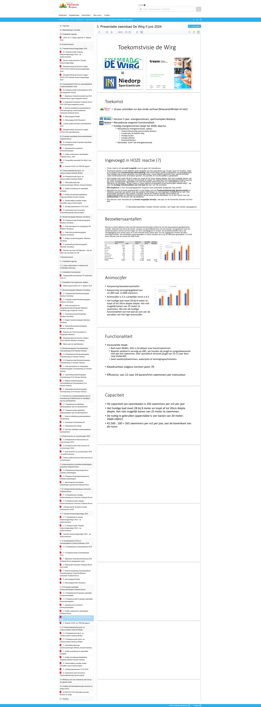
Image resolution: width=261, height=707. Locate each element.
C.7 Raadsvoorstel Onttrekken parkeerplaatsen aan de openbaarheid (73, 411)
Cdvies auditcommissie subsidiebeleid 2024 (75, 125)
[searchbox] (166, 9)
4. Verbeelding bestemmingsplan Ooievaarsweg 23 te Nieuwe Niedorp (73, 390)
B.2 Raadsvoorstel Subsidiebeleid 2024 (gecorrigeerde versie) (76, 91)
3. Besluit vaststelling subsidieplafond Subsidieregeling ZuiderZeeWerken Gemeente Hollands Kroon (75, 110)
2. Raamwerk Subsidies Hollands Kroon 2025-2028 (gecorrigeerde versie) (76, 103)
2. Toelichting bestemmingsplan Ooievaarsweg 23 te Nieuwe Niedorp (73, 376)
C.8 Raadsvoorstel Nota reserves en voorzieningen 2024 (74, 447)
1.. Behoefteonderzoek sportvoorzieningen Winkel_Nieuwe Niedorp (76, 184)
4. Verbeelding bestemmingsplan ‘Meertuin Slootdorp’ (73, 246)
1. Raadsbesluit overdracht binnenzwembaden (71, 149)
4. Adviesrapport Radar (71, 116)
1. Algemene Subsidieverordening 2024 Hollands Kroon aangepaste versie (76, 560)
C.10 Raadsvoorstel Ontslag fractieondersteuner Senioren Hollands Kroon (76, 502)
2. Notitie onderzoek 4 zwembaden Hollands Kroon (74, 612)
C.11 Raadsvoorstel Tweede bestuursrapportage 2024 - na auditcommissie (72, 528)
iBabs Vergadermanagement (179, 705)
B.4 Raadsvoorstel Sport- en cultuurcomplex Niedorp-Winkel (72, 178)
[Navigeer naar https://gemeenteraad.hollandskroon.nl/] (69, 7)
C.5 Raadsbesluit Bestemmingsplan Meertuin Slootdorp (74, 295)
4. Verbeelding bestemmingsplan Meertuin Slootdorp (73, 327)
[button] (198, 9)
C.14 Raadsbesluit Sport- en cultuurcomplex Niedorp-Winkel (72, 634)
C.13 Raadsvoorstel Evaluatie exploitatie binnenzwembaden (76, 600)
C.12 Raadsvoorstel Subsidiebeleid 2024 (74, 554)
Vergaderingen (74, 15)
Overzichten (85, 15)
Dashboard (63, 15)
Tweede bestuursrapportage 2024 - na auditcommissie (75, 535)
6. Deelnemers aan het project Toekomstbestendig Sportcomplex (72, 211)
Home (72, 19)
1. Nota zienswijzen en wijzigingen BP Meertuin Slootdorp (75, 228)
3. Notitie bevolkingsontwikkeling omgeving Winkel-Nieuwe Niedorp (73, 196)
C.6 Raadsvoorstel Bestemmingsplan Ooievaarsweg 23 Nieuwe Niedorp (75, 361)
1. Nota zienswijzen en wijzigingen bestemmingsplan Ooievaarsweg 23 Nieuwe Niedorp (76, 368)
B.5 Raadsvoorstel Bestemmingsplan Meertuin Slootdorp (75, 221)
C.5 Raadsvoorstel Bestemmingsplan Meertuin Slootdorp (75, 301)
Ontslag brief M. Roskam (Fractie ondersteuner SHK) (73, 508)
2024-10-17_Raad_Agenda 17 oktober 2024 (75, 39)
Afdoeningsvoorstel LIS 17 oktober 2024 (77, 286)
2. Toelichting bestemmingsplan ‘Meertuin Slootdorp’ (73, 234)
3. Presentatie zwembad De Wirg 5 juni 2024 (75, 161)
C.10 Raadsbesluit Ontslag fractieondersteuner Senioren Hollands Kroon (76, 496)
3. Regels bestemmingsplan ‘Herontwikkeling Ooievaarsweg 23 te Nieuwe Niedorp (73, 383)
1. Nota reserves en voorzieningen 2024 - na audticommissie (76, 453)
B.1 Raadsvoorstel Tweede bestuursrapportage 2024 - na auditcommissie (71, 54)
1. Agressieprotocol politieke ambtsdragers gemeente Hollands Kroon (74, 483)
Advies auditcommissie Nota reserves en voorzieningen (76, 459)
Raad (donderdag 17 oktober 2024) (95, 19)
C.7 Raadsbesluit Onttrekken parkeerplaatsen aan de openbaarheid (73, 405)
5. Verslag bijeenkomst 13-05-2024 (75, 206)
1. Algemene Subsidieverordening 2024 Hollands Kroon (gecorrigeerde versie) (76, 97)
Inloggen (196, 705)
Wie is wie (97, 15)
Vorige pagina (195, 26)
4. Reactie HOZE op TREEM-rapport (76, 166)
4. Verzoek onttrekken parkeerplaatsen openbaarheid (75, 431)
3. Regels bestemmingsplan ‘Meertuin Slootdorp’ (75, 240)
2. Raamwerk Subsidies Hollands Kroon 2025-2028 (76, 566)
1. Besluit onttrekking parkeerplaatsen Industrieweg (75, 417)
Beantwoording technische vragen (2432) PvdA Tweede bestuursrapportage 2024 (74, 69)
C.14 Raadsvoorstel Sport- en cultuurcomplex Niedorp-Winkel (72, 640)
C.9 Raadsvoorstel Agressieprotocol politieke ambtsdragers (74, 477)
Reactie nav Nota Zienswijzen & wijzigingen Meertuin (73, 333)
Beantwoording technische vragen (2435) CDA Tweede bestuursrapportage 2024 (74, 77)
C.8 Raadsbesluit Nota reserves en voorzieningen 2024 (74, 441)
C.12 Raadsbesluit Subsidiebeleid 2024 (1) (76, 548)
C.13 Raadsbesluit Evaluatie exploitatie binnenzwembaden (76, 594)
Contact (107, 15)
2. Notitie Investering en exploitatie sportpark (74, 190)
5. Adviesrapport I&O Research (74, 120)
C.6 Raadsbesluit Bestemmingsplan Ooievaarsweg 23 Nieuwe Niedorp (74, 355)
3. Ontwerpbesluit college (72, 426)
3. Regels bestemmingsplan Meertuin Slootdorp (75, 321)
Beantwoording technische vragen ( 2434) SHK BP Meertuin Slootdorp (74, 339)
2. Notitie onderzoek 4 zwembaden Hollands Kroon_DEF (74, 155)
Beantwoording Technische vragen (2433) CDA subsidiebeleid (74, 131)
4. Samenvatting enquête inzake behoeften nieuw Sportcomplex (73, 202)
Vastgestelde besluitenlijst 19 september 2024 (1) (76, 277)
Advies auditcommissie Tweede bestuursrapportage (73, 62)
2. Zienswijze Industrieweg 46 (74, 422)
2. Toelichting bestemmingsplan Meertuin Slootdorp (73, 315)
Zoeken (140, 5)
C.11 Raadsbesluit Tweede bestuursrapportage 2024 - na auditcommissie (71, 519)
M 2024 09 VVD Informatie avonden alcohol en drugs (74, 693)
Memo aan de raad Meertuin (73, 344)
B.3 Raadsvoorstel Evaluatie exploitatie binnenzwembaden (76, 143)
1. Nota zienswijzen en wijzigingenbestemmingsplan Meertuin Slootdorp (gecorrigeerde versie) (74, 308)
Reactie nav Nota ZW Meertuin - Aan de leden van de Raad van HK (76, 252)
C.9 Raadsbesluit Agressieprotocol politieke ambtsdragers (74, 471)
